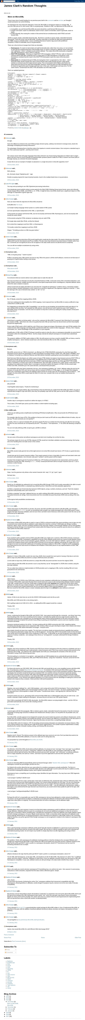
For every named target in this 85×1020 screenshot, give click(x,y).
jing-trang (10, 968)
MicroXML (10, 1005)
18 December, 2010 (13, 164)
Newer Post (7, 937)
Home (43, 937)
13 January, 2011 (12, 847)
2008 (7, 1014)
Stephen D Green (11, 520)
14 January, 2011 (12, 862)
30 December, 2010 (13, 609)
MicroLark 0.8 (21, 907)
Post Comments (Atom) (19, 941)
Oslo (8, 976)
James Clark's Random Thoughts (25, 5)
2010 (7, 1000)
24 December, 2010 (13, 502)
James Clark (9, 236)
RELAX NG (10, 977)
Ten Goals (19, 204)
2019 (7, 998)
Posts (8, 949)
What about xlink (12, 268)
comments (51, 20)
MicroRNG (23, 510)
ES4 (8, 964)
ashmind (8, 434)
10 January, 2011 (12, 821)
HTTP (9, 965)
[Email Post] (30, 128)
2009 (7, 1012)
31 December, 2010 (13, 729)
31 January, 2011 (12, 922)
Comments (9, 952)
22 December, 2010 (13, 444)
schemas (10, 980)
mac (8, 973)
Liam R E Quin (10, 183)
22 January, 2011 (12, 913)
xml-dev (61, 20)
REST (9, 979)
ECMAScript (11, 962)
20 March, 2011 (11, 932)
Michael (8, 708)
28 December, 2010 (13, 572)
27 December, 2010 (13, 531)
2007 (7, 1016)
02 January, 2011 (12, 742)
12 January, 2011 (12, 833)
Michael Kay (9, 275)
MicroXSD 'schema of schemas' (34, 670)
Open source (11, 974)
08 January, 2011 (12, 803)
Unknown (9, 138)
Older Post (78, 937)
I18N (8, 967)
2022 (7, 996)
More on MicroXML (12, 1003)
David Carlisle (10, 398)
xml (8, 986)
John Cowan (10, 199)
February (10, 1009)
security (9, 982)
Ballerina (10, 961)
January (10, 1011)
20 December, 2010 (13, 377)
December (11, 1001)
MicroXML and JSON (36, 739)
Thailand (10, 983)
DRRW (8, 594)
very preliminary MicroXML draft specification (31, 919)
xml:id (9, 988)
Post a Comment (9, 934)
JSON (9, 970)
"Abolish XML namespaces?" (60, 763)
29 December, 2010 (13, 590)
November (11, 1007)
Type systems (11, 985)
